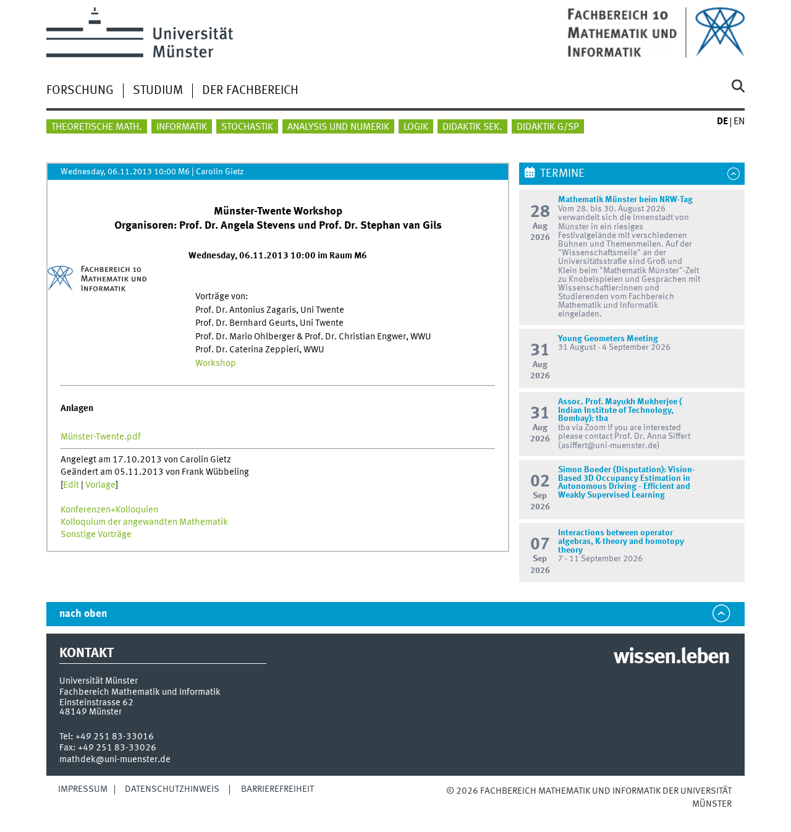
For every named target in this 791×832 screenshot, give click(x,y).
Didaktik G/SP (548, 127)
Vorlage (100, 485)
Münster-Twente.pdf (101, 437)
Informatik (181, 127)
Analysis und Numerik (338, 127)
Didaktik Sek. (472, 127)
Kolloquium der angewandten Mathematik (144, 522)
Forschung (80, 91)
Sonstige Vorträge (96, 535)
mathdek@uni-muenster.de (115, 760)
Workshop (215, 363)
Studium (158, 91)
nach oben (83, 614)
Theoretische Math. (96, 127)
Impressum (83, 789)
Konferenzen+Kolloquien (109, 510)
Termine (562, 173)
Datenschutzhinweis (172, 789)
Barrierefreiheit (277, 789)
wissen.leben (671, 658)
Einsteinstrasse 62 (96, 703)
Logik (416, 127)
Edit (71, 485)
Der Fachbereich (250, 91)
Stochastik (247, 127)
